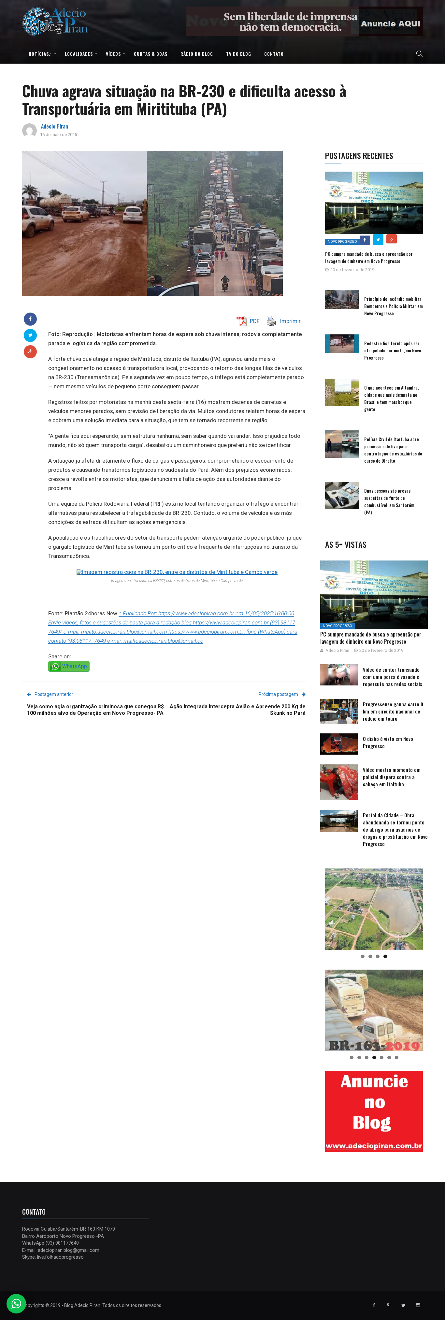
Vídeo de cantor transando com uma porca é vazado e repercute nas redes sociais (392, 676)
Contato (274, 53)
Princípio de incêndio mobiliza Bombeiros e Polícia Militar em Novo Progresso (393, 305)
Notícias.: (40, 53)
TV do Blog (238, 53)
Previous (174, 19)
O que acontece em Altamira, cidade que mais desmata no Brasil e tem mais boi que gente (391, 398)
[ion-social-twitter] (403, 1305)
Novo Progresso (342, 241)
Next (434, 19)
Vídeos (113, 53)
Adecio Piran (54, 126)
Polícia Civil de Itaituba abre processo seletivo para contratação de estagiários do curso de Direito (393, 450)
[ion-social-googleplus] (389, 1305)
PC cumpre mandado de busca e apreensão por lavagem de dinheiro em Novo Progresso (369, 257)
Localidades (79, 53)
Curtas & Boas (150, 53)
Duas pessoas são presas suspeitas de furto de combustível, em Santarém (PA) (389, 501)
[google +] (30, 351)
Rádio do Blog (196, 53)
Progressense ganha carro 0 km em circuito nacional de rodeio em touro (393, 711)
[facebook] (30, 318)
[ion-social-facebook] (374, 1305)
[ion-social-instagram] (418, 1305)
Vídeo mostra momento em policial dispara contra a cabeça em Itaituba (392, 777)
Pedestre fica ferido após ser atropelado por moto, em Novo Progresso (392, 350)
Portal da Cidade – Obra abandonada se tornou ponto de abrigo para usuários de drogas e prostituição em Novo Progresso (395, 829)
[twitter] (30, 335)
